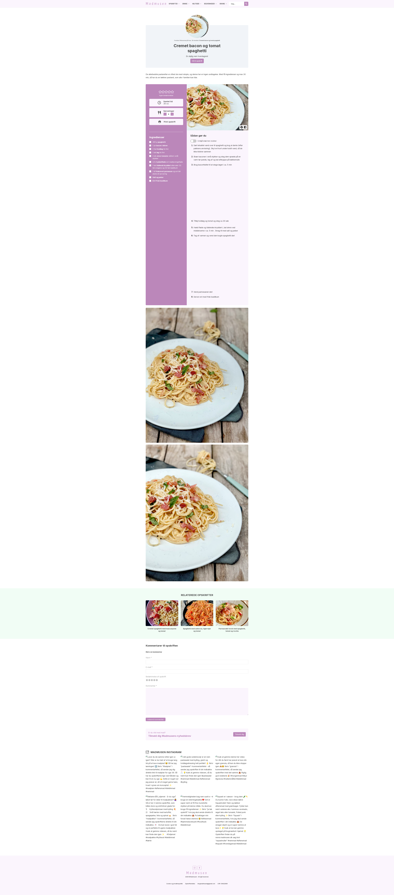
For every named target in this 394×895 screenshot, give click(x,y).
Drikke (184, 4)
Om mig (222, 4)
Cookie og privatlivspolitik (174, 883)
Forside (176, 40)
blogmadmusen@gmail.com (206, 883)
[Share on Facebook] (245, 127)
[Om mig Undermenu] (226, 3)
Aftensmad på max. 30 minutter (189, 40)
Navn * (149, 658)
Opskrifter (173, 4)
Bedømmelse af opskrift (156, 677)
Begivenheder (209, 4)
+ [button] (172, 114)
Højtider (195, 4)
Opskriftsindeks (190, 883)
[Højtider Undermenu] (200, 3)
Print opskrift (169, 122)
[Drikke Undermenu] (188, 3)
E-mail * (149, 667)
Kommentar (151, 686)
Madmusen (156, 3)
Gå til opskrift (197, 61)
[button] (160, 92)
